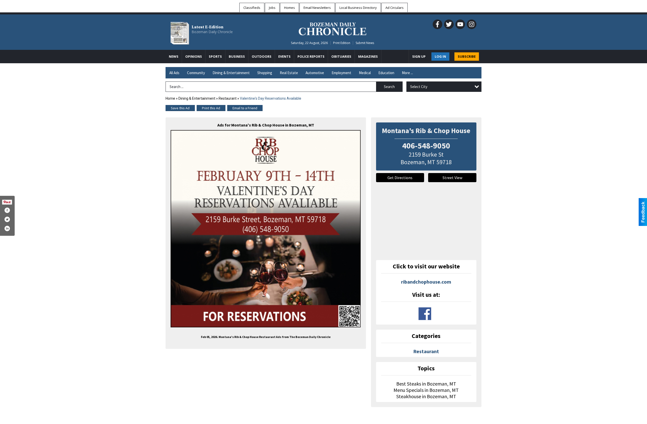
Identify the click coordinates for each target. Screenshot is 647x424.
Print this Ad (211, 108)
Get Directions (399, 177)
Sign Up (419, 56)
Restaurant (228, 98)
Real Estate (289, 72)
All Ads (174, 72)
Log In (440, 56)
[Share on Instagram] (7, 228)
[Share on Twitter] (7, 219)
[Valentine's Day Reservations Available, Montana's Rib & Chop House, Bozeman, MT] (266, 228)
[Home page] (332, 28)
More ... (407, 72)
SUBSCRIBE (467, 56)
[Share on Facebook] (7, 210)
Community (196, 72)
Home (170, 98)
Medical (365, 72)
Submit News (365, 43)
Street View (452, 177)
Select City (418, 86)
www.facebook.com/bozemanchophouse (425, 313)
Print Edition (341, 43)
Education (386, 72)
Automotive (315, 72)
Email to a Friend (245, 108)
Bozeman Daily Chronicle (212, 31)
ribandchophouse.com (426, 282)
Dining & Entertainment (231, 72)
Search (389, 86)
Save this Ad (180, 108)
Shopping (264, 72)
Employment (341, 72)
